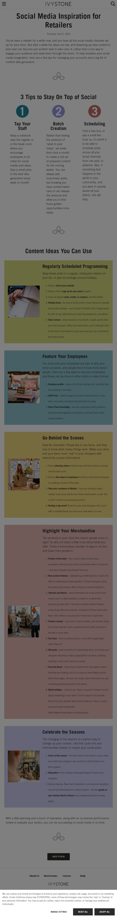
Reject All (83, 912)
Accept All (105, 912)
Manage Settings (59, 912)
